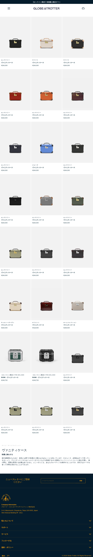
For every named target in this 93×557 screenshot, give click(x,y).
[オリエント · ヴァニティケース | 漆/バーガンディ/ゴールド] (46, 303)
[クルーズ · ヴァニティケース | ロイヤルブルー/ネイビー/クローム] (46, 145)
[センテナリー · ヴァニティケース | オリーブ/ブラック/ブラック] (15, 408)
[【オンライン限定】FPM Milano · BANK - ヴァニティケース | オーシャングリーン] (15, 355)
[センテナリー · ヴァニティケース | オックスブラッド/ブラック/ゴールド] (77, 93)
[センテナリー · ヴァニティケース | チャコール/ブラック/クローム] (46, 250)
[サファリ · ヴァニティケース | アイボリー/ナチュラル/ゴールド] (46, 40)
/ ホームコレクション (14, 445)
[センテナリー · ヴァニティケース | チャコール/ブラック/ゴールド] (77, 408)
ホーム (4, 445)
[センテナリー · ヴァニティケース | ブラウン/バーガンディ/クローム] (77, 250)
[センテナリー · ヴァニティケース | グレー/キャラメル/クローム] (46, 198)
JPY (6, 556)
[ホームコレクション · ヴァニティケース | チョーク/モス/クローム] (77, 303)
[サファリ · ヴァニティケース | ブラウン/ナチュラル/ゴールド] (77, 40)
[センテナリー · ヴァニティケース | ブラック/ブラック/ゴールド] (15, 40)
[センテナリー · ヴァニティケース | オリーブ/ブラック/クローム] (46, 408)
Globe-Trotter (72, 556)
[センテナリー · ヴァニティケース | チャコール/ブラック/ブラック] (77, 355)
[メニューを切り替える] (8, 8)
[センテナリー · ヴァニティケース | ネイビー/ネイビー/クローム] (15, 145)
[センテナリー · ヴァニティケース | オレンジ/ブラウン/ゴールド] (46, 93)
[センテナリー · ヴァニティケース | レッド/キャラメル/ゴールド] (15, 93)
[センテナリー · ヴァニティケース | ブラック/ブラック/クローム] (77, 145)
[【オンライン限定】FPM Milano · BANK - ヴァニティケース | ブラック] (46, 355)
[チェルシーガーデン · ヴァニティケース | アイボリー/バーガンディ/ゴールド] (15, 303)
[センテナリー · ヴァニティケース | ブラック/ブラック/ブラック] (15, 198)
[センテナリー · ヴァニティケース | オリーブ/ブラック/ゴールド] (15, 250)
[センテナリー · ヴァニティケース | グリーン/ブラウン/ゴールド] (77, 198)
